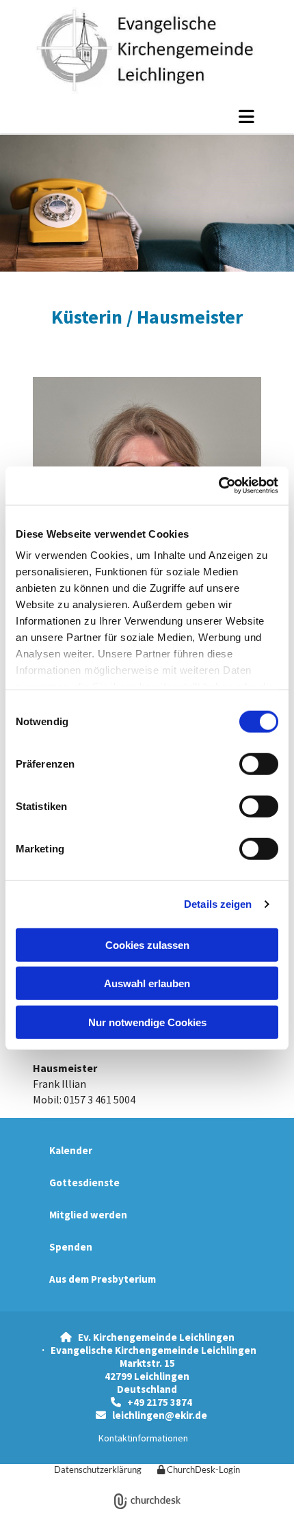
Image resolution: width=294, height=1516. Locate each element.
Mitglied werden (88, 1214)
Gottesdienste (84, 1182)
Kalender (70, 1150)
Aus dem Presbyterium (102, 1278)
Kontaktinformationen (143, 1438)
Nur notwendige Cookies (147, 1022)
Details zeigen (218, 904)
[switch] (258, 763)
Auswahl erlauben (147, 983)
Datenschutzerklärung (98, 1469)
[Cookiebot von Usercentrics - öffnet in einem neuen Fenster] (218, 486)
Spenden (70, 1246)
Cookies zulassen (147, 944)
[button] (147, 116)
